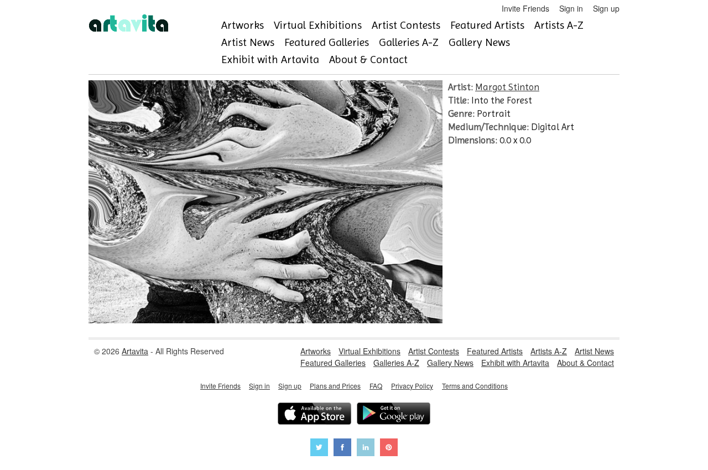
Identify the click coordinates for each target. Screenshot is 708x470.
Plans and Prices (335, 385)
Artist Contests (406, 25)
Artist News (247, 42)
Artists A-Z (559, 25)
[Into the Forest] (265, 320)
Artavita (135, 351)
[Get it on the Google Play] (393, 414)
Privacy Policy (412, 385)
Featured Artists (487, 25)
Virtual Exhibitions (318, 25)
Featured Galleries (326, 42)
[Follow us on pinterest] (389, 448)
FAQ (375, 385)
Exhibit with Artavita (270, 59)
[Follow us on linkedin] (365, 448)
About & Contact (368, 59)
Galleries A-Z (409, 42)
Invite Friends (525, 8)
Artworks (242, 25)
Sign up (606, 8)
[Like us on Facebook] (342, 448)
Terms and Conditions (475, 385)
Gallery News (479, 42)
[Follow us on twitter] (319, 448)
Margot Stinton (507, 86)
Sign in (571, 8)
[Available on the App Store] (314, 414)
